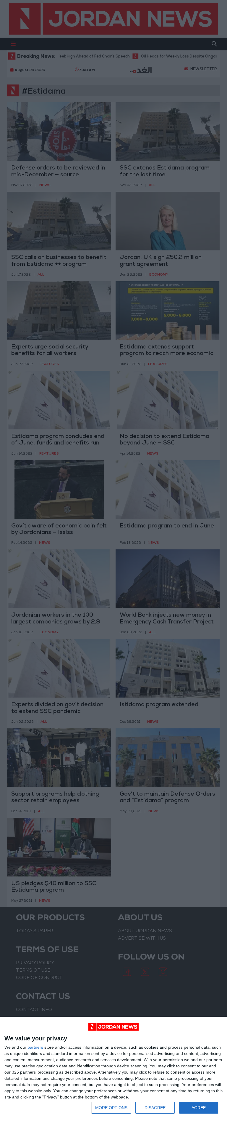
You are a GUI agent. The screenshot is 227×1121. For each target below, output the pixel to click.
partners (35, 1047)
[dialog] (113, 1069)
